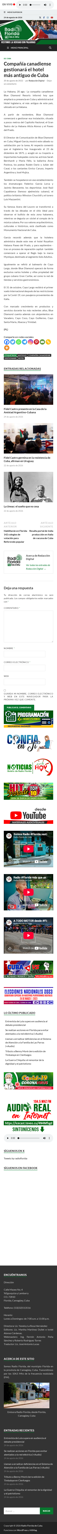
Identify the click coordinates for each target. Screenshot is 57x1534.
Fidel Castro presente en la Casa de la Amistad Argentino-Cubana (25, 410)
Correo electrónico (17, 662)
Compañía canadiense (39, 355)
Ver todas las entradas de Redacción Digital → (38, 567)
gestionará (10, 358)
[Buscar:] (28, 1511)
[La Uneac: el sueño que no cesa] (28, 502)
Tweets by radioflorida (15, 1158)
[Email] (42, 342)
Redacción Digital (37, 80)
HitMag (33, 1530)
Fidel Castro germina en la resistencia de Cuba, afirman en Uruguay (27, 459)
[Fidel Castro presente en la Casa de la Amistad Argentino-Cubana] (28, 405)
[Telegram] (24, 342)
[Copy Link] (48, 342)
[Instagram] (47, 17)
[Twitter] (12, 342)
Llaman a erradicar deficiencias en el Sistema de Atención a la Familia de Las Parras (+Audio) (28, 1042)
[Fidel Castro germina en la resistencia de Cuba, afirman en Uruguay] (28, 454)
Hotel (21, 358)
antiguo (22, 355)
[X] (40, 17)
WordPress (22, 1530)
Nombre (9, 648)
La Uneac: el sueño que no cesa (21, 506)
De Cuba (7, 59)
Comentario (12, 608)
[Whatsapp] (18, 342)
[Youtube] (52, 17)
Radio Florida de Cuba (31, 1525)
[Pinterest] (36, 342)
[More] (6, 347)
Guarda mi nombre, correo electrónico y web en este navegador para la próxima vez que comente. (28, 696)
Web (6, 676)
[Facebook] (44, 17)
